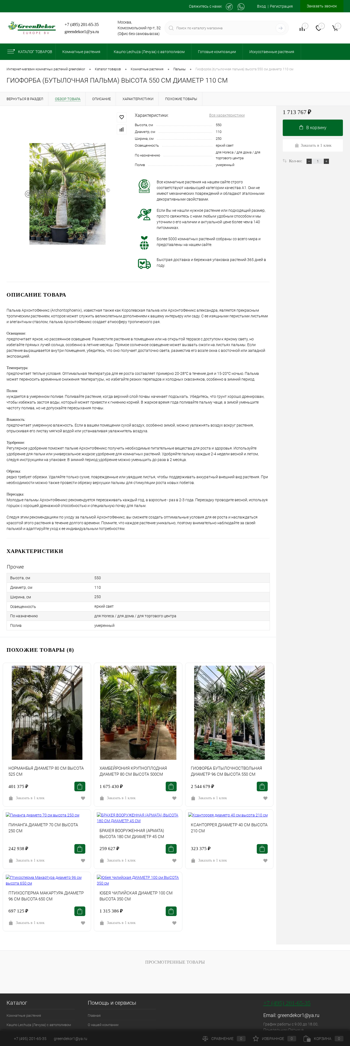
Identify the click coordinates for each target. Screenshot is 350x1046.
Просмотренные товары (175, 962)
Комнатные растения (24, 1015)
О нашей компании (103, 1025)
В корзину (316, 127)
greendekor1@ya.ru (82, 31)
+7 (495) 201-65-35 (82, 24)
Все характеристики (227, 115)
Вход (261, 6)
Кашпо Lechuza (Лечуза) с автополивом (39, 1025)
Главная (94, 1015)
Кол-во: (296, 161)
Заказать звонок (322, 6)
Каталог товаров (35, 52)
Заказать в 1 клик (30, 798)
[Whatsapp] (241, 6)
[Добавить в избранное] (122, 117)
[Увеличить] (67, 194)
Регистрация (281, 6)
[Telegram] (229, 6)
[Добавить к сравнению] (122, 129)
